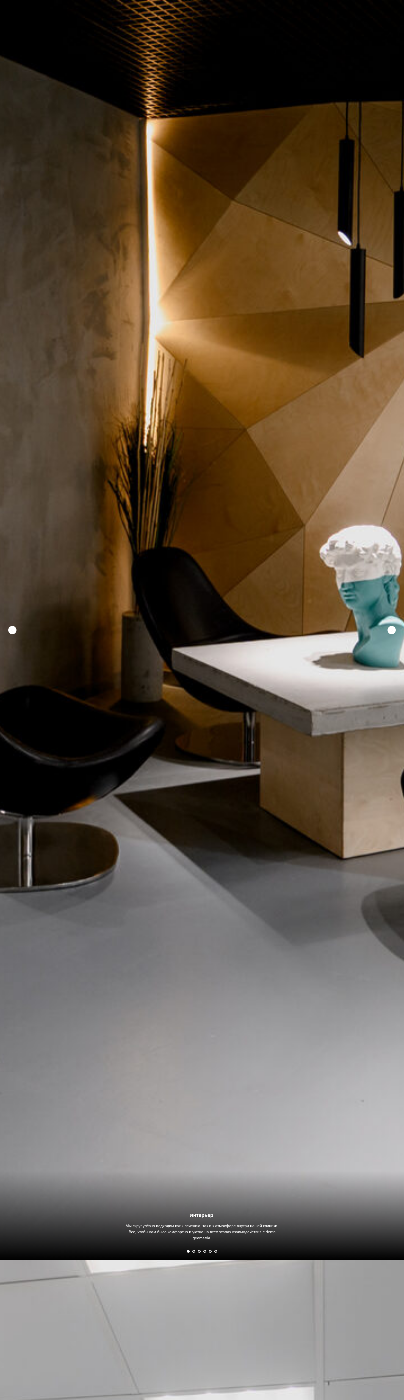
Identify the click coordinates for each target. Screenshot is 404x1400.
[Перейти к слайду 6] (215, 1251)
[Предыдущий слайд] (12, 630)
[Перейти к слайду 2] (193, 1251)
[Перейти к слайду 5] (210, 1251)
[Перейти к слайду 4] (204, 1251)
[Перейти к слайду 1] (188, 1251)
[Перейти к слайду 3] (199, 1251)
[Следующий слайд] (392, 630)
